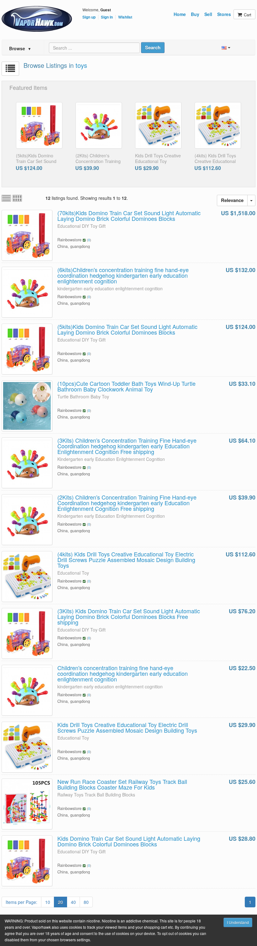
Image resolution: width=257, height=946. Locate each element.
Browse (20, 48)
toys (81, 65)
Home (180, 14)
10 (47, 902)
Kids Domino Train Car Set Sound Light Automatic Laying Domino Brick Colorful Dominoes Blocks (128, 841)
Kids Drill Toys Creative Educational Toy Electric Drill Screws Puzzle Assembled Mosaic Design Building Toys (127, 727)
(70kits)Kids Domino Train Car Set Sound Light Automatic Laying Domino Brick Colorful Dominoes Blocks (129, 215)
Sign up (89, 17)
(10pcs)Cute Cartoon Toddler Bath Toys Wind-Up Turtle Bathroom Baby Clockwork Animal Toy (126, 386)
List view (6, 198)
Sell (208, 14)
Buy (195, 14)
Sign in (107, 17)
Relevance (232, 200)
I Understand (238, 922)
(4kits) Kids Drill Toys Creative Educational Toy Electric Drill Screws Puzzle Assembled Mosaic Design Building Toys (126, 559)
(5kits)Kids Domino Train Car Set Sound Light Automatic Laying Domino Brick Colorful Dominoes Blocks (127, 329)
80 (86, 902)
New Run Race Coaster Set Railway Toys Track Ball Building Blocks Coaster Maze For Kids (122, 784)
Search (152, 47)
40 (73, 902)
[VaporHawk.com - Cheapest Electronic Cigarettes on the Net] (37, 19)
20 (60, 902)
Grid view (17, 198)
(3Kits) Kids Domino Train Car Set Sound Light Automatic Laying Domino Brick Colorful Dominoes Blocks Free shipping (128, 616)
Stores (224, 14)
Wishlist (125, 17)
